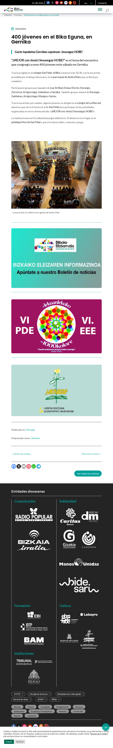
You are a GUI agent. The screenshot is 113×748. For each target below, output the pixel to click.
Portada (30, 429)
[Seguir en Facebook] (48, 3)
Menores (62, 711)
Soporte (17, 716)
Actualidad (45, 707)
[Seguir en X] (52, 3)
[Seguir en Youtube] (61, 3)
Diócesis (17, 707)
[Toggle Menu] (100, 9)
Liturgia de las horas (38, 694)
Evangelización (62, 707)
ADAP (41, 699)
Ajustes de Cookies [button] (98, 734)
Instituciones (19, 711)
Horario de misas (20, 699)
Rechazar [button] (20, 742)
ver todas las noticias (88, 473)
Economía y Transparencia (41, 711)
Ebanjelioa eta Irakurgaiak (69, 694)
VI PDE (17, 694)
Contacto (102, 3)
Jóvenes (35, 438)
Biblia (54, 699)
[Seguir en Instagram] (57, 3)
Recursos (79, 707)
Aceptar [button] (9, 742)
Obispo (31, 707)
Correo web (78, 711)
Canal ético (31, 716)
